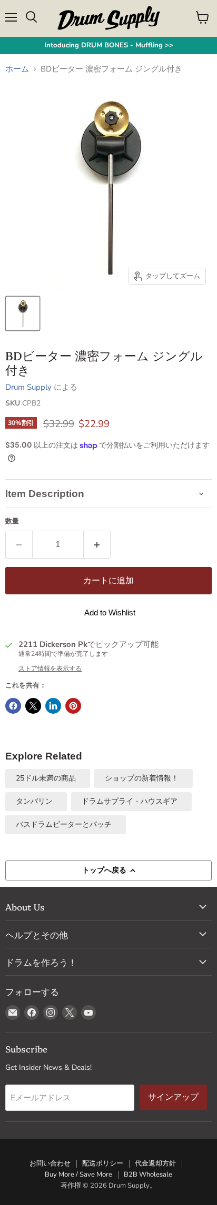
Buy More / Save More (78, 1174)
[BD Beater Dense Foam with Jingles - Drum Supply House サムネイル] (23, 313)
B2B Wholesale (148, 1174)
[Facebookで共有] (13, 706)
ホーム (17, 69)
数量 (12, 521)
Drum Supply (28, 387)
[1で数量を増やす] (97, 544)
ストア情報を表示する (50, 668)
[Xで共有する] (33, 706)
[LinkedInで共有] (53, 706)
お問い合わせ (50, 1163)
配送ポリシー (102, 1163)
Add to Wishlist (109, 612)
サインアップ (173, 1096)
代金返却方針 (155, 1163)
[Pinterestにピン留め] (73, 706)
